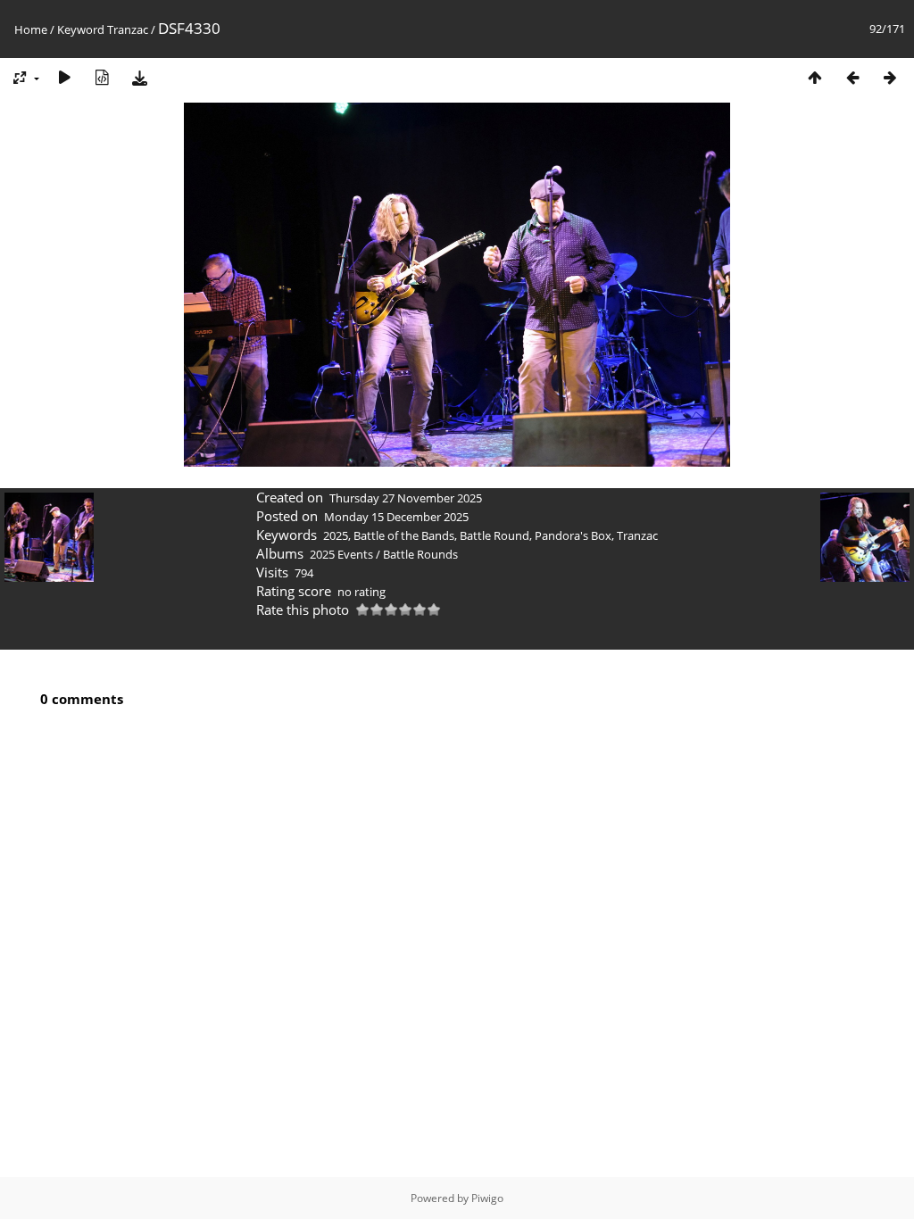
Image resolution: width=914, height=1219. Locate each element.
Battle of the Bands (403, 535)
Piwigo (487, 1198)
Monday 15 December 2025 (396, 517)
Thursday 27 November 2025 (405, 498)
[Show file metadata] (101, 77)
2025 (335, 535)
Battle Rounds (420, 554)
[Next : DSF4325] (890, 77)
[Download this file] (139, 77)
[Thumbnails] (815, 77)
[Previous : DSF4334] (852, 77)
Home (30, 29)
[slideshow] (64, 77)
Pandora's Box (573, 535)
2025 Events (341, 554)
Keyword (80, 29)
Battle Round (494, 535)
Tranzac (127, 29)
